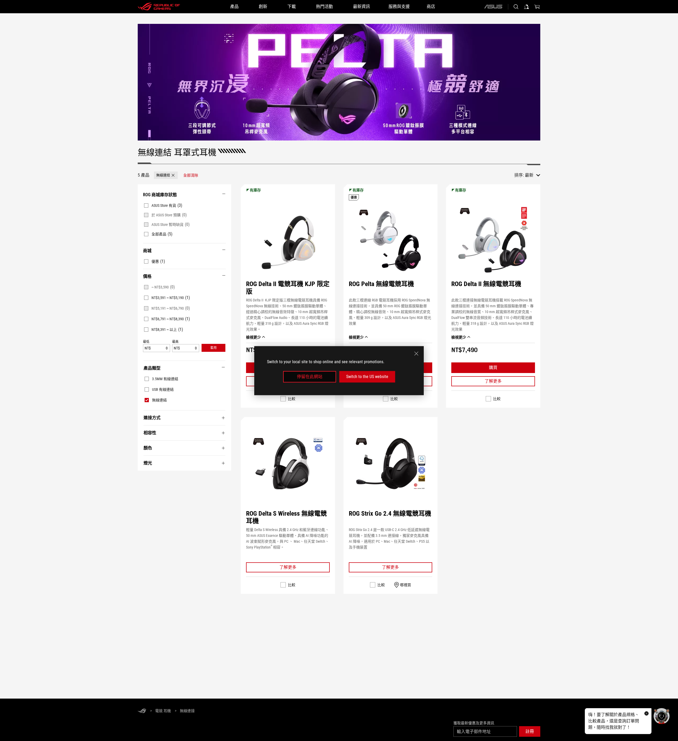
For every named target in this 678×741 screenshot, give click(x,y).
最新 (529, 175)
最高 (175, 342)
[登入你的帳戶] (526, 6)
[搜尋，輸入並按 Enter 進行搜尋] (516, 6)
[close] (416, 353)
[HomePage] (142, 711)
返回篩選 (143, 479)
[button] (166, 175)
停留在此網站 (309, 376)
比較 (291, 399)
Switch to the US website (367, 376)
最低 (146, 342)
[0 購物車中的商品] (537, 6)
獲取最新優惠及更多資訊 (473, 723)
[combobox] (532, 175)
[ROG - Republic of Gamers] (159, 7)
